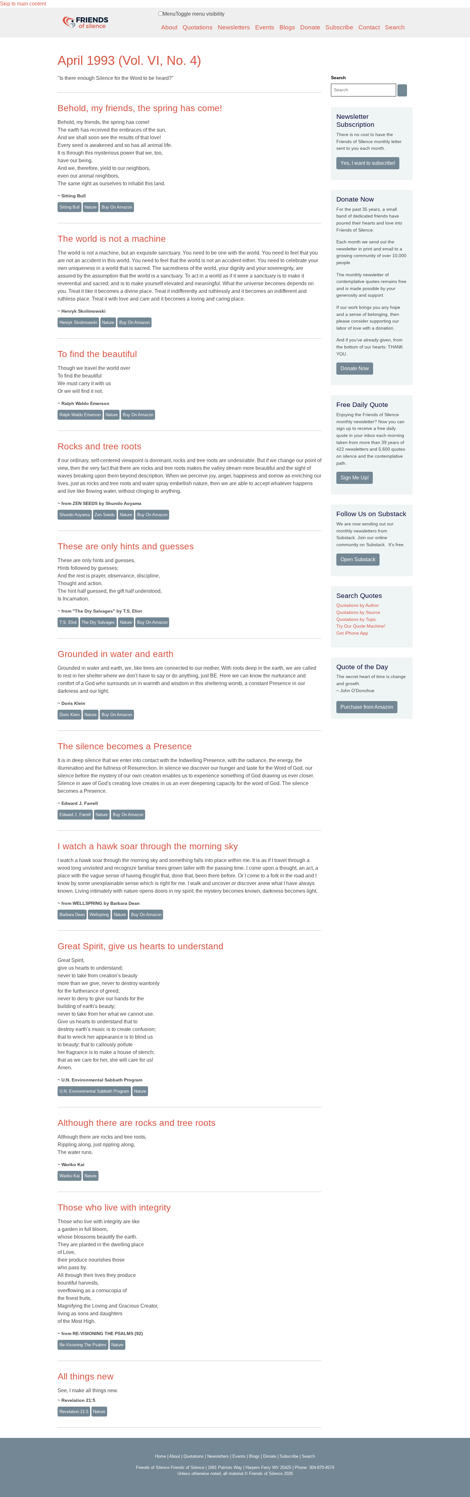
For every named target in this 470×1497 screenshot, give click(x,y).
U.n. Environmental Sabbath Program (94, 1091)
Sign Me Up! (355, 477)
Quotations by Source (358, 612)
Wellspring (99, 914)
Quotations (198, 27)
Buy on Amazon (117, 207)
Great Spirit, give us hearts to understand (140, 946)
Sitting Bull (69, 207)
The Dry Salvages (98, 622)
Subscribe (339, 27)
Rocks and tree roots (99, 446)
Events (264, 27)
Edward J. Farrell (75, 814)
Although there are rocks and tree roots (136, 1123)
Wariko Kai (69, 1175)
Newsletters (234, 27)
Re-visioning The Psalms (82, 1344)
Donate (310, 27)
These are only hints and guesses (126, 546)
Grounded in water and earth (116, 654)
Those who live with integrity (114, 1207)
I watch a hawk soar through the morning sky (148, 846)
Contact (369, 27)
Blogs (287, 27)
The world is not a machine (112, 239)
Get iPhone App (352, 633)
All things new (86, 1376)
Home (160, 1456)
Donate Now (355, 368)
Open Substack (358, 559)
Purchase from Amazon (367, 707)
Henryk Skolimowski (78, 322)
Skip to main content (23, 3)
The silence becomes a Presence (125, 746)
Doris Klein (69, 714)
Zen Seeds (105, 514)
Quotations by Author (357, 605)
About (169, 27)
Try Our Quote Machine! (360, 626)
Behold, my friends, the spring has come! (140, 108)
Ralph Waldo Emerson (80, 414)
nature (90, 207)
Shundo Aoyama (74, 514)
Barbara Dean (72, 914)
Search (395, 27)
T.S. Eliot (68, 622)
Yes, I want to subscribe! (368, 163)
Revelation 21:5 (73, 1411)
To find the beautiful (97, 354)
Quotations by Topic (356, 619)
